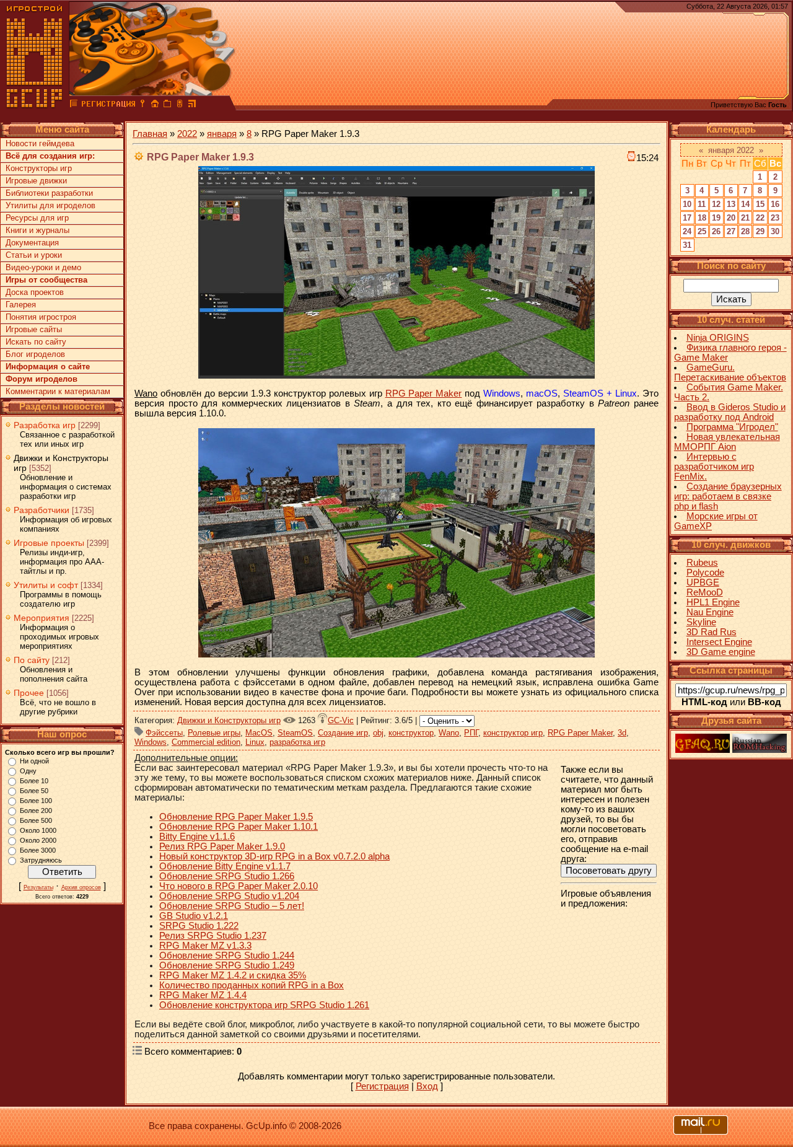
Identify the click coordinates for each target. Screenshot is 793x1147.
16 (775, 204)
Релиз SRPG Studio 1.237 (212, 936)
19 (716, 217)
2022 (187, 134)
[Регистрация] (108, 105)
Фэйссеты (164, 732)
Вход (427, 1086)
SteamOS (295, 732)
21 (745, 217)
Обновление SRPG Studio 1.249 (226, 965)
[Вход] (142, 105)
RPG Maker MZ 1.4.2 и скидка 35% (232, 975)
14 (745, 204)
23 (775, 217)
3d (622, 732)
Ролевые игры (214, 732)
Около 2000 (38, 840)
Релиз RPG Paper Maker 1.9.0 (222, 846)
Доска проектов (35, 292)
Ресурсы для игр (37, 217)
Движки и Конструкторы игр (229, 720)
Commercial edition (206, 742)
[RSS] (192, 105)
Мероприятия (41, 618)
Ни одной (34, 761)
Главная (150, 134)
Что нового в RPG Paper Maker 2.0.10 (238, 886)
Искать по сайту (36, 341)
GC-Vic (341, 720)
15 (760, 204)
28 (745, 231)
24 (687, 231)
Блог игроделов (35, 354)
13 (731, 204)
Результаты (38, 887)
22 (760, 217)
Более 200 (36, 810)
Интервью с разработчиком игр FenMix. (714, 466)
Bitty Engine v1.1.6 (197, 837)
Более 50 (34, 790)
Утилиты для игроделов (50, 205)
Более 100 (36, 800)
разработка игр (297, 742)
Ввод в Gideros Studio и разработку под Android (730, 412)
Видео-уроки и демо (43, 267)
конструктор (411, 732)
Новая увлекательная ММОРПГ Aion (727, 442)
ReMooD (704, 592)
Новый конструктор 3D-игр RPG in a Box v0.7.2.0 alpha (274, 856)
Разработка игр (45, 425)
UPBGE (702, 582)
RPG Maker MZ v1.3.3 (205, 946)
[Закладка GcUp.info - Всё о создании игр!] (167, 105)
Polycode (705, 573)
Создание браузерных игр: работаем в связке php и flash (728, 496)
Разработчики (41, 510)
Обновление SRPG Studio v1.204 (229, 896)
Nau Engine (710, 612)
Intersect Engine (719, 642)
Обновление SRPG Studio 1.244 (226, 955)
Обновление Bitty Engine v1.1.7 (225, 866)
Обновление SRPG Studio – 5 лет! (231, 906)
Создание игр (343, 732)
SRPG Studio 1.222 (199, 926)
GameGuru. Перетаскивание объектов (730, 372)
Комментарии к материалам (58, 391)
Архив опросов (81, 887)
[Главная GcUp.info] (35, 105)
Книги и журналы (37, 230)
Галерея (21, 304)
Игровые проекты (49, 543)
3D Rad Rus (711, 632)
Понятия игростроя (41, 317)
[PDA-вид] (179, 105)
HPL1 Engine (713, 602)
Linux (255, 742)
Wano (449, 732)
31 (687, 245)
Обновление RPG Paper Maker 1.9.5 (236, 817)
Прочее (29, 693)
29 (760, 231)
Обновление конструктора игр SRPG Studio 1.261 (264, 1005)
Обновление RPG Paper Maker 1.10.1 (238, 827)
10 (687, 204)
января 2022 (731, 150)
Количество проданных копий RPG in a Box (251, 985)
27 (731, 231)
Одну (28, 771)
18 (702, 217)
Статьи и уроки (34, 255)
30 (775, 231)
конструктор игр (513, 732)
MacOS (259, 732)
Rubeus (702, 563)
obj (378, 732)
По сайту (32, 660)
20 (731, 217)
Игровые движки (36, 180)
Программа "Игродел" (732, 427)
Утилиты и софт (46, 585)
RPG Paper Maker (423, 393)
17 (687, 217)
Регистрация (382, 1086)
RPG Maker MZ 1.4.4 (203, 995)
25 (702, 231)
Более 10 (34, 780)
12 (716, 204)
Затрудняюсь (41, 860)
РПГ (471, 732)
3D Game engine (720, 652)
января (222, 134)
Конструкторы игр (39, 168)
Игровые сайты (34, 329)
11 (702, 204)
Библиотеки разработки (49, 193)
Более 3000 (38, 850)
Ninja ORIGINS (717, 338)
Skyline (701, 622)
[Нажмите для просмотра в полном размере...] (396, 375)
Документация (32, 242)
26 (716, 231)
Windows (150, 742)
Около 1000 (38, 830)
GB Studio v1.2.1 (193, 916)
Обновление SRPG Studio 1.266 (226, 876)
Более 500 (36, 820)
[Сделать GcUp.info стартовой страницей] (155, 105)
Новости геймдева (40, 143)
